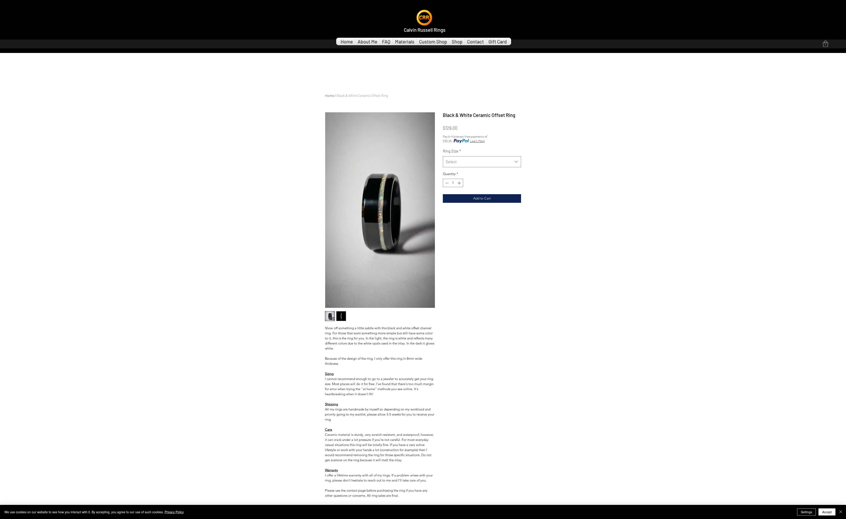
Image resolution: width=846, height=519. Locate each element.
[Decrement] (446, 183)
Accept (827, 512)
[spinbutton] (453, 183)
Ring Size (452, 151)
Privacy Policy (174, 512)
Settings (806, 512)
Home (329, 95)
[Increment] (460, 183)
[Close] (840, 511)
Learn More (477, 141)
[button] (825, 44)
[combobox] (482, 161)
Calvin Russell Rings (424, 30)
